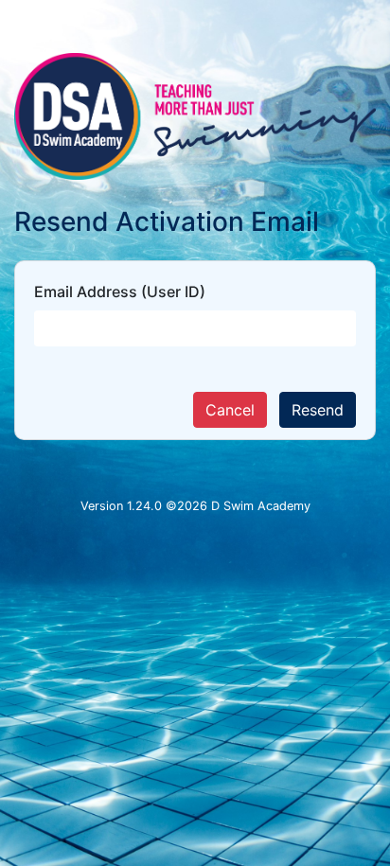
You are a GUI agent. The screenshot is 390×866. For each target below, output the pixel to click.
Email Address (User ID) (119, 291)
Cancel (230, 409)
